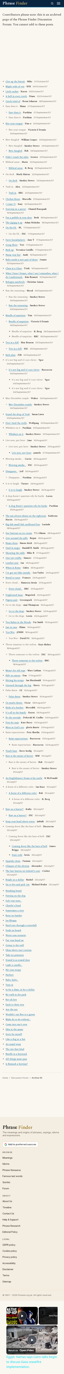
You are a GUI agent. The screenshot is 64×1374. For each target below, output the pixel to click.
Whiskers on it (16, 434)
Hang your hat (13, 255)
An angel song (13, 1044)
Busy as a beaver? (14, 809)
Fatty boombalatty (15, 240)
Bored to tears (13, 578)
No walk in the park (16, 994)
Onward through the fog (18, 685)
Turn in (9, 985)
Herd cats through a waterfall (21, 925)
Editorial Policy (10, 1232)
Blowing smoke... (17, 465)
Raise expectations (18, 738)
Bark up (10, 250)
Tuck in (12, 193)
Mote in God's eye (15, 727)
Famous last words (12, 1176)
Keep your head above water (20, 821)
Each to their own (15, 1004)
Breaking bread (14, 891)
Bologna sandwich (15, 282)
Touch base (11, 751)
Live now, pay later (21, 453)
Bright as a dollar (15, 880)
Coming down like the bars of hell (29, 846)
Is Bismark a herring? (17, 1064)
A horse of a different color (23, 793)
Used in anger (13, 548)
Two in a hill (12, 342)
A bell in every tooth (16, 96)
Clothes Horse (13, 199)
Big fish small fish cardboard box (23, 524)
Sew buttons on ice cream (19, 533)
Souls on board (13, 930)
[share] (52, 1328)
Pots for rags (12, 722)
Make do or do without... (18, 1019)
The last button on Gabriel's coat (23, 871)
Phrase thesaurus (11, 1170)
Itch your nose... (14, 901)
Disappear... (11, 471)
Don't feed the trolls (16, 423)
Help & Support (10, 1219)
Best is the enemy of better (19, 756)
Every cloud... (15, 589)
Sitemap (6, 1281)
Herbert (10, 975)
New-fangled (15, 151)
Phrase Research (11, 1225)
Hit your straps (13, 970)
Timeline (6, 1207)
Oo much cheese (14, 703)
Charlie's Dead (13, 905)
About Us (7, 1201)
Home (5, 1078)
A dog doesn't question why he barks (28, 506)
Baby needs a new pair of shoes (22, 259)
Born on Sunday (14, 915)
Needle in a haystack (16, 1054)
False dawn (14, 696)
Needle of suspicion (15, 315)
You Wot (10, 632)
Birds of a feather (14, 707)
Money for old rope (15, 670)
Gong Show (12, 245)
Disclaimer (7, 1269)
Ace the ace (12, 1009)
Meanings (7, 1157)
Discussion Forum (19, 1078)
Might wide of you (15, 86)
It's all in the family (16, 712)
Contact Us (8, 1213)
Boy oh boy (11, 999)
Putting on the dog (15, 896)
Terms (5, 1275)
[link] (10, 1329)
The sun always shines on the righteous (26, 516)
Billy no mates (13, 675)
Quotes (6, 1182)
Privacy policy (9, 1257)
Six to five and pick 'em (18, 884)
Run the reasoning (18, 305)
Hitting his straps (15, 680)
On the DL (11, 227)
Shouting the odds (15, 553)
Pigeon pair (12, 600)
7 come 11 (11, 204)
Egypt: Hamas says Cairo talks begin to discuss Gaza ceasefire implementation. (32, 1330)
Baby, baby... (12, 980)
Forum (5, 1188)
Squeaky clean (13, 861)
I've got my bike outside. (18, 573)
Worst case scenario (16, 935)
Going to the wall (15, 945)
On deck (13, 180)
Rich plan (11, 355)
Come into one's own (16, 1024)
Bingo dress (12, 543)
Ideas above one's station (19, 950)
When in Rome (13, 568)
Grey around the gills (17, 538)
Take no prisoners (15, 955)
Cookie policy (9, 1251)
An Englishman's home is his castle (24, 778)
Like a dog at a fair (15, 1039)
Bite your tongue (14, 123)
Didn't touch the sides (17, 157)
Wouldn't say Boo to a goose (20, 1014)
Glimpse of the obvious (17, 866)
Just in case (11, 627)
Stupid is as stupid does (18, 960)
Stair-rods (17, 855)
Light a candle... (14, 965)
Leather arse (12, 563)
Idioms (5, 1163)
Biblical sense (16, 168)
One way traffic (13, 558)
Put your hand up (15, 940)
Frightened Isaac (14, 595)
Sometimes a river (15, 910)
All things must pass (16, 1059)
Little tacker (12, 91)
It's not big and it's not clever (24, 370)
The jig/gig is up (14, 222)
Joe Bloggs (11, 920)
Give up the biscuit (15, 81)
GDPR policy (8, 1244)
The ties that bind (15, 1049)
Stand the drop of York (18, 414)
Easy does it (15, 112)
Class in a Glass (14, 268)
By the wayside (13, 717)
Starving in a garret (16, 209)
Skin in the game (14, 1029)
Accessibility (9, 1263)
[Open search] (52, 3)
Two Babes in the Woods (18, 622)
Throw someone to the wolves (27, 660)
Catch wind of (13, 101)
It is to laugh (15, 490)
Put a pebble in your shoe (19, 217)
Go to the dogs (16, 611)
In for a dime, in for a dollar (20, 989)
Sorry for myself (14, 1034)
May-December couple (20, 404)
